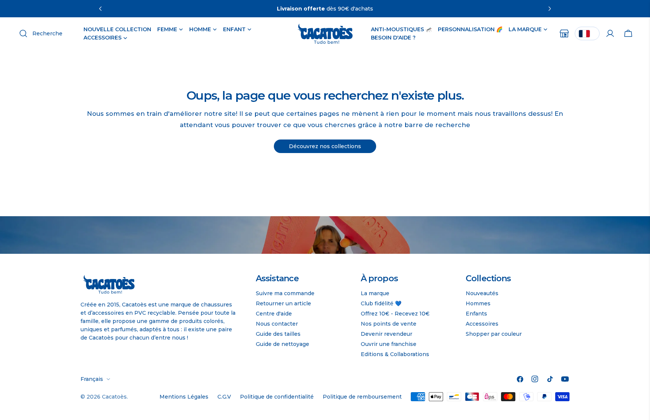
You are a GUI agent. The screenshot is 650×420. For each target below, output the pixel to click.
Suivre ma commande (285, 293)
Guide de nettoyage (282, 344)
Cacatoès (114, 396)
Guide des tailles (278, 334)
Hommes (478, 303)
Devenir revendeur (386, 334)
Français (91, 379)
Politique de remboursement (362, 396)
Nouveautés (482, 293)
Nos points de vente (388, 323)
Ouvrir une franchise (388, 344)
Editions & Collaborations (395, 354)
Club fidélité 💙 (381, 303)
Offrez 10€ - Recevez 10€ (395, 313)
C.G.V (224, 396)
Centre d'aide (274, 313)
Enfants (476, 313)
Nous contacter (277, 323)
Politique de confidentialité (277, 396)
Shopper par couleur (494, 334)
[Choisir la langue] (587, 33)
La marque (375, 293)
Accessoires (482, 323)
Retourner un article (283, 303)
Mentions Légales (183, 396)
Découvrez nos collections (325, 146)
